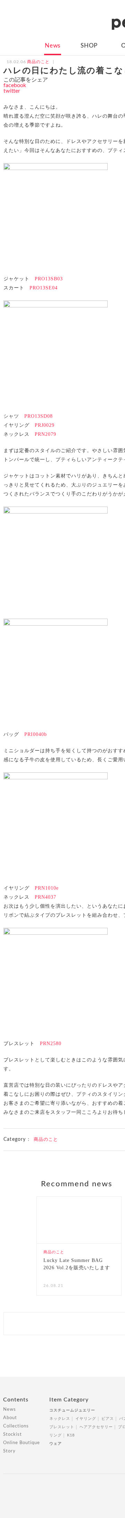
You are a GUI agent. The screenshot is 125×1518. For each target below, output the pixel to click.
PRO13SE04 (44, 287)
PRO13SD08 (38, 416)
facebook (14, 85)
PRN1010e (47, 888)
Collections (16, 1426)
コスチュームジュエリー (72, 1410)
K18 (71, 1435)
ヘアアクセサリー (96, 1427)
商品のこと (46, 1139)
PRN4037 (45, 897)
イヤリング (85, 1419)
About (10, 1418)
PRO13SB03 (49, 278)
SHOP (89, 46)
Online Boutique (21, 1443)
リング (55, 1435)
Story (9, 1451)
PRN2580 (50, 1043)
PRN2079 (45, 434)
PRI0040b (35, 734)
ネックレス (59, 1419)
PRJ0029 (45, 425)
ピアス (107, 1419)
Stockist (12, 1434)
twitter (11, 91)
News (52, 46)
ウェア (55, 1443)
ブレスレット (61, 1427)
